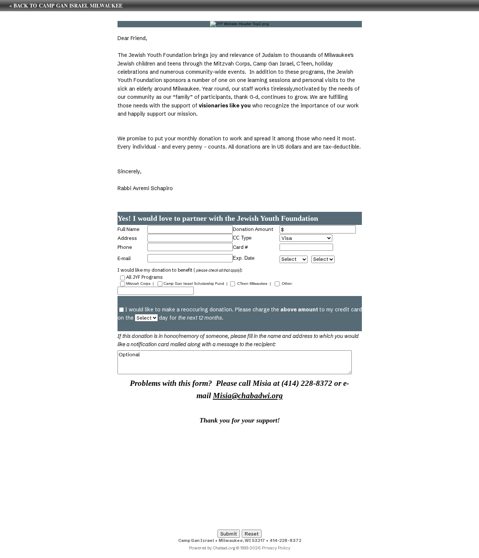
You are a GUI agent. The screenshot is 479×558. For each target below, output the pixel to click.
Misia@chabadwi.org (248, 395)
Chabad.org (224, 548)
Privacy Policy (276, 548)
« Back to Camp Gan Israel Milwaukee (65, 5)
